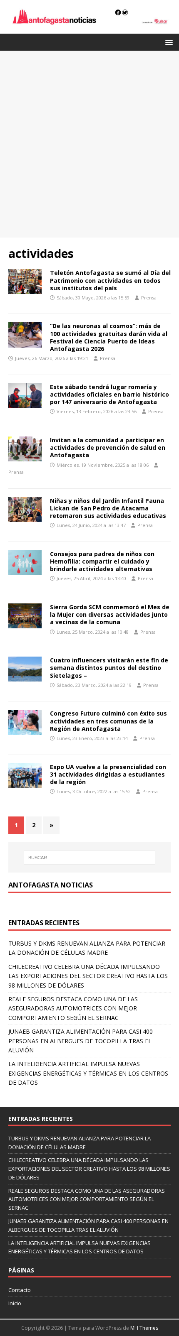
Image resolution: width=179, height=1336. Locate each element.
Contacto (19, 1290)
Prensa (149, 297)
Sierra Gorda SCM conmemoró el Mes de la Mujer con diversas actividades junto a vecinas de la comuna (109, 614)
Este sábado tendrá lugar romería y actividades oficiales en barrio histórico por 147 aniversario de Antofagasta (109, 394)
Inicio (14, 1303)
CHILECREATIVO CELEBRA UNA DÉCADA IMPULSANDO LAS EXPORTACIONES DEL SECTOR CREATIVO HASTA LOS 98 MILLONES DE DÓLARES (88, 976)
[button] (167, 42)
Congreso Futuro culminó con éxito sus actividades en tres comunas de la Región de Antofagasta (108, 720)
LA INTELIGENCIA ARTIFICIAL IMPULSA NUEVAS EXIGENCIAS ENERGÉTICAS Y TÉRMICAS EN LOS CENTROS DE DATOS (88, 1073)
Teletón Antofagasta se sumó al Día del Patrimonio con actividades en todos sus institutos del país (110, 280)
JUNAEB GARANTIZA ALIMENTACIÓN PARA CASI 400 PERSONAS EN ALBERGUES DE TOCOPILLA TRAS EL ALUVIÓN (80, 1040)
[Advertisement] (89, 144)
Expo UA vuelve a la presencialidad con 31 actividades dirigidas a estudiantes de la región (108, 774)
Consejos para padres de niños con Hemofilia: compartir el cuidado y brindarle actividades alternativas (102, 561)
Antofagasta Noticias (50, 885)
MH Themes (144, 1327)
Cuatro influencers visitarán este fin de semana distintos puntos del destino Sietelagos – (109, 667)
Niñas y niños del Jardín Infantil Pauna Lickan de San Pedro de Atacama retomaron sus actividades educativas (108, 508)
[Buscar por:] (90, 858)
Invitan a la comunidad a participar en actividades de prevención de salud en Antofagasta (107, 447)
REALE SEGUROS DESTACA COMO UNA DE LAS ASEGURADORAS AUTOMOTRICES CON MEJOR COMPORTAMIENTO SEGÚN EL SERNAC (73, 1008)
